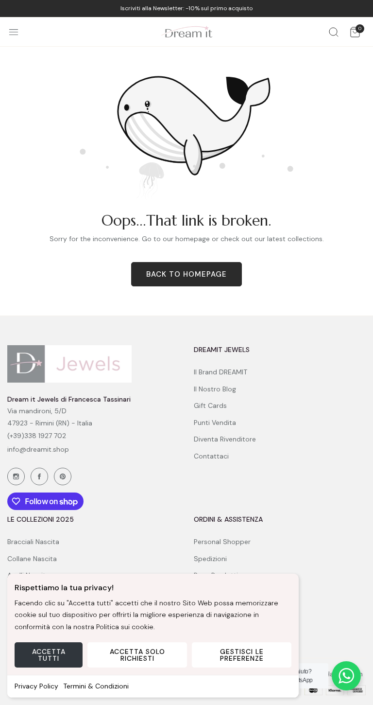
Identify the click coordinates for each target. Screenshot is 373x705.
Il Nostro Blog (215, 389)
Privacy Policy (36, 686)
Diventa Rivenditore (225, 439)
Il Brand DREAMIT (220, 372)
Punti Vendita (215, 422)
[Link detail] (16, 476)
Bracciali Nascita (33, 541)
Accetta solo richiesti (137, 655)
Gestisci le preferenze (242, 655)
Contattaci (211, 456)
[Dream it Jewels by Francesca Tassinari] (186, 32)
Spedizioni (210, 558)
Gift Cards (210, 405)
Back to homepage (186, 274)
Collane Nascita (32, 558)
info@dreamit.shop (38, 449)
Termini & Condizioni (96, 686)
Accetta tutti (49, 655)
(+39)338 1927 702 (36, 435)
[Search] (333, 32)
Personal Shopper (222, 541)
